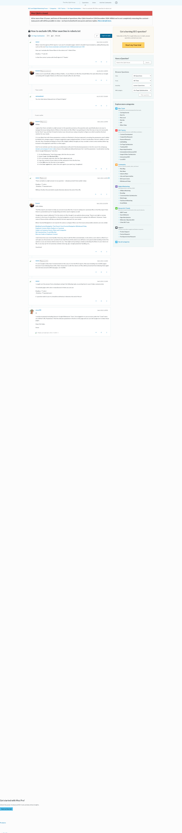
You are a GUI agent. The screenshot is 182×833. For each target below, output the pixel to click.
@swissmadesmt (46, 71)
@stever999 (44, 261)
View (116, 76)
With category (118, 90)
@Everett (43, 178)
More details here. (105, 21)
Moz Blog (122, 168)
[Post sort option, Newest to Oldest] (97, 36)
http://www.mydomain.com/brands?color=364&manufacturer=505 (65, 47)
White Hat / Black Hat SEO (127, 220)
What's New (123, 125)
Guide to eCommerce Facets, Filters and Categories (51, 230)
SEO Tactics (122, 130)
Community (122, 164)
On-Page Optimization (38, 36)
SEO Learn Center (125, 179)
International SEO (125, 157)
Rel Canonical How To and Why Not (46, 232)
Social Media (123, 203)
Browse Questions (122, 72)
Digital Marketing (124, 186)
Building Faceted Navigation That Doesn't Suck (50, 226)
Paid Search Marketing (126, 200)
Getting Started (124, 112)
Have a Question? (122, 58)
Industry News (124, 173)
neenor (37, 42)
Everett (38, 71)
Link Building (123, 142)
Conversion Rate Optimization (128, 195)
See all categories (123, 242)
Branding (122, 193)
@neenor (44, 121)
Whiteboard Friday (125, 181)
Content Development (126, 134)
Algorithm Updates (125, 217)
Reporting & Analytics (126, 149)
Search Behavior (124, 215)
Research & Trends (124, 208)
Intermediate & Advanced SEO (128, 152)
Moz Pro (122, 115)
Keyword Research (125, 139)
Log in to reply (106, 35)
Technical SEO (124, 147)
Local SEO (123, 159)
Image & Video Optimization (128, 154)
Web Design (123, 198)
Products (3, 823)
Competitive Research (126, 137)
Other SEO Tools (124, 222)
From (116, 80)
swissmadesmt (40, 96)
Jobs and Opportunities (126, 176)
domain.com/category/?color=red (45, 149)
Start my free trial (133, 45)
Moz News (123, 171)
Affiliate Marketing (125, 190)
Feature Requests (125, 234)
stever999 (38, 310)
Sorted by (117, 85)
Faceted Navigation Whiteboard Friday (75, 226)
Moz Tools (121, 108)
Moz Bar (122, 120)
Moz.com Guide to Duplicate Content (47, 234)
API (121, 122)
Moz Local (123, 117)
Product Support (124, 231)
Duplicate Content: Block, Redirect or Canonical (50, 228)
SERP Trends (123, 212)
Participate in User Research (127, 236)
